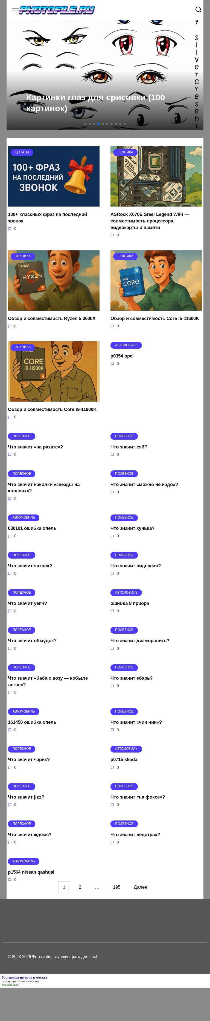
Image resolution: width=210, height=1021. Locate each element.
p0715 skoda (123, 759)
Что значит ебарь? (131, 678)
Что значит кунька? (132, 528)
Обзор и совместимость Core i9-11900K (52, 409)
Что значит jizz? (26, 797)
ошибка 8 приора (129, 603)
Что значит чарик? (29, 759)
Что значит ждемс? (29, 834)
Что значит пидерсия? (135, 565)
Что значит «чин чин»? (136, 722)
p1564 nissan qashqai (31, 871)
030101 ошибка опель (32, 528)
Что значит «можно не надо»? (144, 484)
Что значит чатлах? (30, 565)
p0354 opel (122, 355)
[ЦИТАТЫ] (54, 203)
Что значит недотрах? (135, 834)
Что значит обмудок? (32, 640)
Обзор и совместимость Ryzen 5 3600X (51, 318)
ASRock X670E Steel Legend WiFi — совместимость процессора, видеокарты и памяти (149, 221)
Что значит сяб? (128, 446)
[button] (85, 124)
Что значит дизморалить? (139, 640)
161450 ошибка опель (32, 722)
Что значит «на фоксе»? (137, 797)
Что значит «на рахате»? (35, 446)
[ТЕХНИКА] (156, 203)
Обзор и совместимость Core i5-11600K (154, 318)
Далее (140, 887)
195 (116, 887)
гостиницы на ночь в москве (20, 981)
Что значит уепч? (27, 603)
